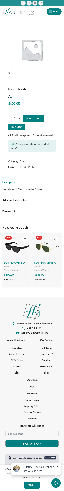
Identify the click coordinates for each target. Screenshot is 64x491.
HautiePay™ (47, 354)
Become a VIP (47, 366)
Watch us (46, 360)
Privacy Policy (32, 399)
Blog (17, 372)
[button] (9, 280)
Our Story (17, 347)
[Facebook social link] (23, 3)
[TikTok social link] (40, 3)
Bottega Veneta (11, 270)
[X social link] (21, 167)
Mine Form (32, 393)
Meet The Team (17, 354)
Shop (46, 372)
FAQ (32, 387)
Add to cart (33, 118)
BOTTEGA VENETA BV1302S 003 (45, 264)
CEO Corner (17, 360)
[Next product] (54, 89)
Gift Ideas (47, 347)
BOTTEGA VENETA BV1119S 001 (14, 264)
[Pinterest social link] (25, 167)
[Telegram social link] (33, 167)
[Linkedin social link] (29, 167)
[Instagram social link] (29, 3)
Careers (17, 366)
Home (11, 89)
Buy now (16, 127)
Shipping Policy (32, 406)
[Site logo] (18, 11)
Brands (22, 89)
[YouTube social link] (34, 3)
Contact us (32, 418)
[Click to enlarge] (8, 73)
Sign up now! (32, 443)
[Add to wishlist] (25, 239)
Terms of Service (32, 412)
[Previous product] (47, 89)
